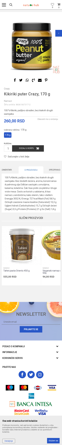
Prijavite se (31, 329)
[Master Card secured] (22, 412)
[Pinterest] (46, 80)
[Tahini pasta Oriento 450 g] (21, 245)
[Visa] (52, 388)
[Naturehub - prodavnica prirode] (31, 5)
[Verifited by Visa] (41, 412)
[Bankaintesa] (31, 404)
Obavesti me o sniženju (47, 119)
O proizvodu (31, 170)
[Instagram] (40, 374)
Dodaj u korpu (26, 148)
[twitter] (31, 374)
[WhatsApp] (27, 80)
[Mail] (40, 80)
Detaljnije (9, 441)
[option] (31, 44)
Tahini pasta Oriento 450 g (16, 271)
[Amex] (31, 396)
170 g (7, 135)
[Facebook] (15, 80)
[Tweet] (20, 80)
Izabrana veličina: (15, 129)
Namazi (8, 101)
